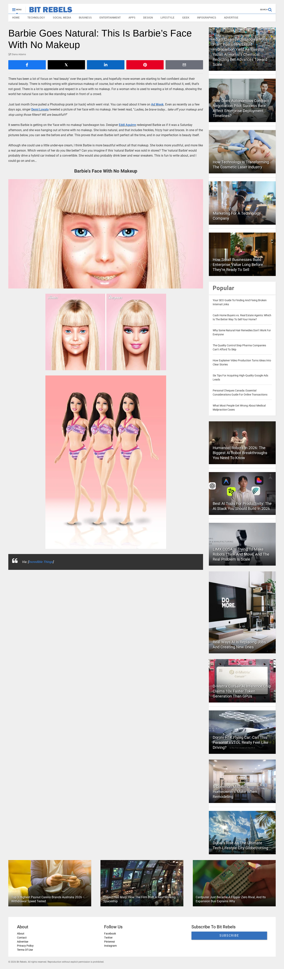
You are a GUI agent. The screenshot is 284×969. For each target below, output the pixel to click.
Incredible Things (41, 562)
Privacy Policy (25, 945)
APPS (131, 17)
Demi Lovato (40, 109)
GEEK (185, 17)
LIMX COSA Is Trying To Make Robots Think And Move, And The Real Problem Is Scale (241, 554)
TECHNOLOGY (36, 17)
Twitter (108, 937)
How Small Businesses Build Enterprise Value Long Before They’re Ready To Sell (238, 264)
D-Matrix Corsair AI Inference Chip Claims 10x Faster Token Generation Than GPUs (242, 691)
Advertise (22, 941)
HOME (16, 17)
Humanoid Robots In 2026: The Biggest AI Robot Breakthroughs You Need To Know (240, 452)
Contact (22, 937)
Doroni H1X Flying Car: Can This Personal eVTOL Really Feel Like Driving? (240, 742)
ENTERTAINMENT (110, 17)
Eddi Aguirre (127, 125)
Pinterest (109, 941)
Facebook (110, 933)
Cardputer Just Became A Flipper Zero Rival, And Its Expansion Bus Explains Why (231, 899)
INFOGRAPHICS (206, 17)
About (20, 933)
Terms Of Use (25, 949)
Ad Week (157, 104)
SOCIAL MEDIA (62, 17)
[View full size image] (105, 233)
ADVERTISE (231, 17)
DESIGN (148, 17)
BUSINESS (85, 17)
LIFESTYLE (167, 17)
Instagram (110, 945)
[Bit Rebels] (48, 11)
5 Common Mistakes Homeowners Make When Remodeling (235, 791)
